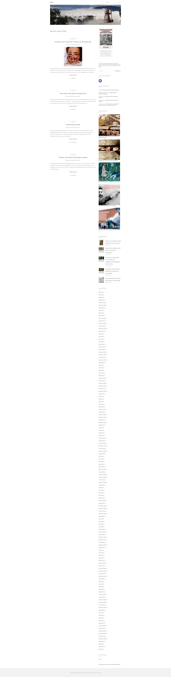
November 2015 (102, 602)
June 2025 (101, 310)
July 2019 (101, 487)
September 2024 (102, 328)
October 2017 (102, 542)
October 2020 (102, 448)
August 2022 (101, 393)
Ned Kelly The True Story (85, 14)
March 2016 (101, 591)
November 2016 (102, 571)
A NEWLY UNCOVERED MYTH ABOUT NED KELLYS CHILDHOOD (113, 250)
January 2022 (101, 412)
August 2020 (101, 453)
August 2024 (101, 331)
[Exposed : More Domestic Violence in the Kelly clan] (73, 56)
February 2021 (102, 438)
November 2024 (102, 323)
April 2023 (101, 373)
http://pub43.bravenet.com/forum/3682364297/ (110, 664)
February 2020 (102, 469)
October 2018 (102, 511)
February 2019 (102, 500)
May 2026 (101, 294)
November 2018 (102, 508)
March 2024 (101, 344)
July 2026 (101, 292)
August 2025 (101, 307)
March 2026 (101, 300)
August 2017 (101, 547)
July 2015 (101, 612)
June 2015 (101, 615)
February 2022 (102, 409)
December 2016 (102, 568)
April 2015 (101, 620)
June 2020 (101, 459)
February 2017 (102, 563)
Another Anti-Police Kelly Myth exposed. (73, 157)
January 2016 (101, 597)
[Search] (120, 2)
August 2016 (101, 578)
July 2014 (101, 644)
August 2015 (101, 610)
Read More (73, 75)
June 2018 (101, 521)
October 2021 (102, 419)
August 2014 (101, 641)
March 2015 (101, 623)
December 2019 (102, 474)
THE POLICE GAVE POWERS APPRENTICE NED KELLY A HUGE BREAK (112, 271)
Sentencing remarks (73, 124)
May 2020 (101, 461)
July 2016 (101, 581)
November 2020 (102, 446)
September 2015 (102, 607)
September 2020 (102, 451)
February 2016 (102, 594)
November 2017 (102, 539)
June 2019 (101, 490)
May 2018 (101, 524)
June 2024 (101, 336)
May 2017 (101, 555)
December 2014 (102, 631)
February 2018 (102, 532)
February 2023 (102, 378)
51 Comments (73, 175)
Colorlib (90, 672)
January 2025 (101, 320)
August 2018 (101, 516)
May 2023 (101, 370)
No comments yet (73, 142)
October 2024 (102, 326)
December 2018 (102, 505)
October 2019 (102, 479)
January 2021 (101, 440)
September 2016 (102, 576)
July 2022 (101, 396)
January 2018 (101, 534)
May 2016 (101, 586)
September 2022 (102, 391)
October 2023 (102, 357)
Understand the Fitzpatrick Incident (111, 90)
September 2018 (102, 513)
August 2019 (101, 485)
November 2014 (102, 633)
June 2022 (101, 399)
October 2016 (102, 573)
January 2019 (101, 503)
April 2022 (101, 404)
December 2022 (102, 383)
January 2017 (101, 565)
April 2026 (101, 297)
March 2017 (101, 560)
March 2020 (101, 466)
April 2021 (101, 433)
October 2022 (102, 388)
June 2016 (101, 584)
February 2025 (102, 318)
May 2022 (101, 401)
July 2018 (101, 519)
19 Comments (73, 109)
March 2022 (101, 406)
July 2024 (101, 333)
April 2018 (101, 526)
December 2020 (102, 443)
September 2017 (102, 545)
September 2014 (102, 638)
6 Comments (73, 78)
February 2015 (102, 625)
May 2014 (101, 649)
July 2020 (101, 456)
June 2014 (101, 646)
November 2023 (102, 354)
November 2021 (102, 417)
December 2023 (102, 352)
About (52, 2)
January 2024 (101, 349)
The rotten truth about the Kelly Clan (73, 93)
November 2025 (102, 305)
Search (117, 70)
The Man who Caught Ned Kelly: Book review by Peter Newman (109, 104)
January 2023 (101, 380)
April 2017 (101, 558)
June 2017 (101, 552)
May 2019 (101, 492)
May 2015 (101, 618)
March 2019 (101, 498)
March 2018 (101, 529)
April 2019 (101, 495)
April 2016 (101, 589)
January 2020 (101, 472)
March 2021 (101, 435)
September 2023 (102, 360)
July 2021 (101, 427)
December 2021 (102, 414)
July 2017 (101, 550)
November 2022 (102, 386)
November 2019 (102, 477)
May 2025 (101, 313)
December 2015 (102, 599)
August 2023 (101, 362)
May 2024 (101, 339)
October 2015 (102, 605)
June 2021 (101, 430)
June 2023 (101, 367)
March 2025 (101, 315)
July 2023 (101, 365)
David (78, 44)
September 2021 (102, 422)
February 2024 (102, 347)
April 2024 (101, 341)
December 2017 (102, 537)
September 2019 (102, 482)
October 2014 (102, 636)
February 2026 (102, 302)
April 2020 (101, 464)
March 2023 (101, 375)
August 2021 (101, 425)
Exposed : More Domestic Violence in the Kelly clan (73, 42)
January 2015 (101, 628)
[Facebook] (100, 80)
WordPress (99, 672)
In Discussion (73, 38)
